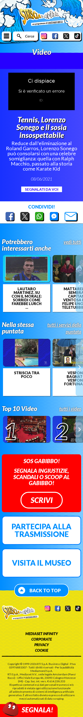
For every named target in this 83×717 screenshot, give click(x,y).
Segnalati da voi (41, 189)
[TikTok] (77, 36)
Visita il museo (41, 562)
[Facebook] (55, 36)
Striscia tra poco (26, 374)
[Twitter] (66, 36)
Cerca (29, 36)
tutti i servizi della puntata (64, 328)
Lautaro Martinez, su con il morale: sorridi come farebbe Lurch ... (27, 298)
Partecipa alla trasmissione (41, 530)
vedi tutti (72, 242)
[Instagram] (44, 36)
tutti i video (70, 408)
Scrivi (42, 500)
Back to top (45, 590)
